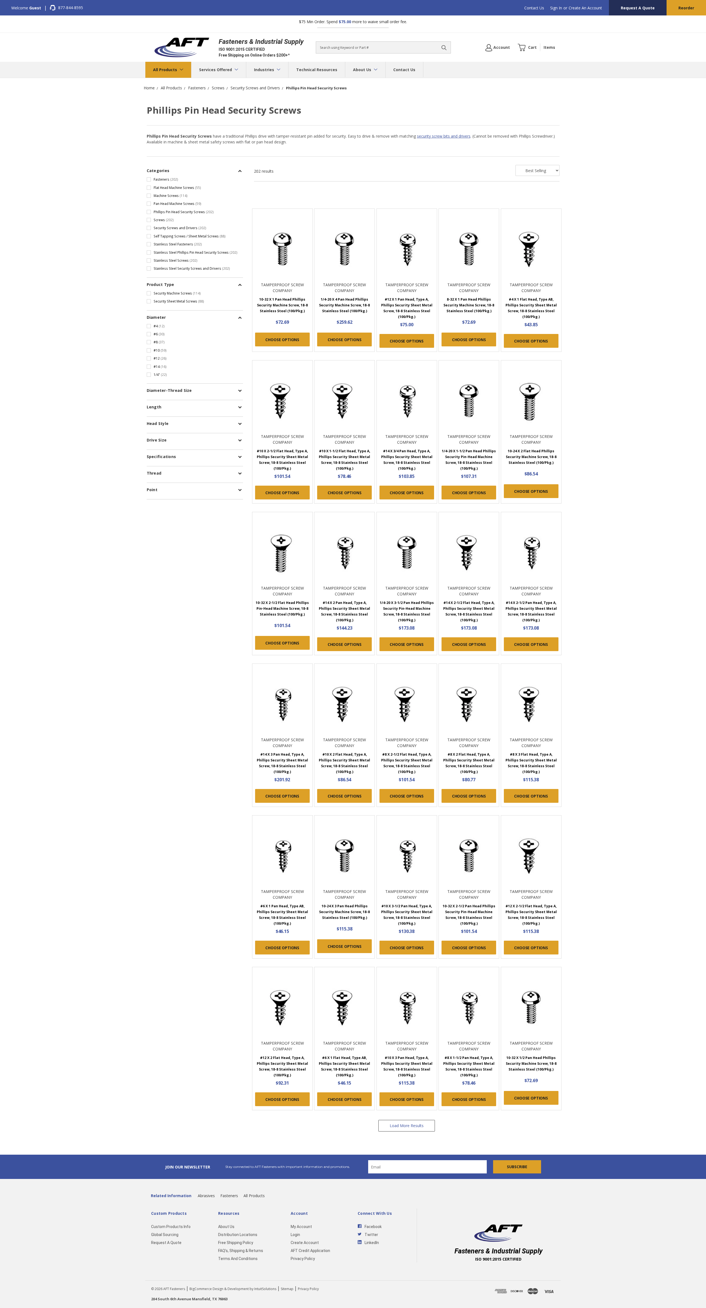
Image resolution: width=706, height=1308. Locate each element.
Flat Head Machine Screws (177, 187)
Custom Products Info (171, 1226)
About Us (362, 69)
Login (295, 1234)
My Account (301, 1226)
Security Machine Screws (177, 293)
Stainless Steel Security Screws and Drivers (192, 268)
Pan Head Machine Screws (177, 203)
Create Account (305, 1242)
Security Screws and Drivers (180, 228)
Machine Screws (171, 195)
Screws (164, 220)
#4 (159, 326)
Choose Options (282, 339)
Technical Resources (316, 69)
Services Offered (216, 69)
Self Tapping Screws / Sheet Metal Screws (190, 236)
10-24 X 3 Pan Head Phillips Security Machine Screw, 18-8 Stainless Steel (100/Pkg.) (344, 912)
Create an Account (585, 7)
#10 (160, 350)
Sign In (556, 7)
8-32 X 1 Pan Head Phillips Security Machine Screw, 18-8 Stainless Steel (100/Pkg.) (468, 305)
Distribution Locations (237, 1234)
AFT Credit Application (310, 1250)
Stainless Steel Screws (175, 260)
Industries (264, 69)
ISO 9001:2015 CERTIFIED (242, 49)
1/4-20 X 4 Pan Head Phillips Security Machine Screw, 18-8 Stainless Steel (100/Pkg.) (344, 305)
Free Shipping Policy (235, 1242)
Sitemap (287, 1288)
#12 (160, 358)
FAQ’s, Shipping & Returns (240, 1250)
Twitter (371, 1234)
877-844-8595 (70, 7)
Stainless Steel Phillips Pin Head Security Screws (195, 252)
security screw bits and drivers (443, 136)
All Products (165, 69)
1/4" (160, 374)
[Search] (444, 47)
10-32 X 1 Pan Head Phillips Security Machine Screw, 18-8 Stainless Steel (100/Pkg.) (282, 305)
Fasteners (166, 179)
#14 (160, 366)
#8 (159, 342)
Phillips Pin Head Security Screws (184, 212)
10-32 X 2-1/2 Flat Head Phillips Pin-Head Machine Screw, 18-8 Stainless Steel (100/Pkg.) (282, 608)
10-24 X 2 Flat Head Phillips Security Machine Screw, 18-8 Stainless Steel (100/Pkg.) (531, 457)
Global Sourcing (164, 1234)
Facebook (373, 1226)
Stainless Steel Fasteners (178, 244)
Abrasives (206, 1195)
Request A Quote (638, 7)
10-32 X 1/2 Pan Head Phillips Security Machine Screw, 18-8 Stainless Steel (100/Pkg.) (531, 1063)
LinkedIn (372, 1242)
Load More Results (407, 1125)
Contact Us (534, 7)
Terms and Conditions (238, 1258)
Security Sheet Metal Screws (179, 301)
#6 (159, 334)
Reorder (686, 7)
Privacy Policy (303, 1258)
